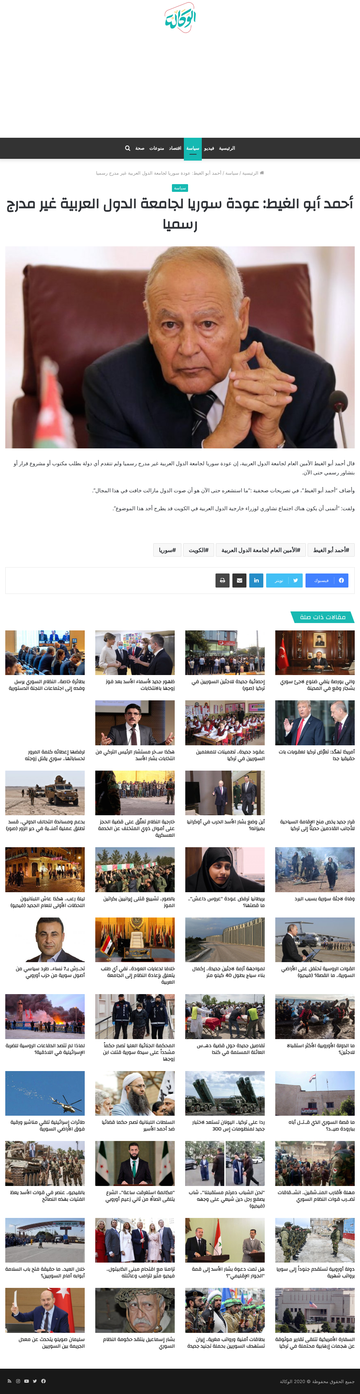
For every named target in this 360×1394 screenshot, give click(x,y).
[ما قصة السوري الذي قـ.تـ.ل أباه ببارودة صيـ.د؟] (315, 1093)
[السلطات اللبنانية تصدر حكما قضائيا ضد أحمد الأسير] (135, 1093)
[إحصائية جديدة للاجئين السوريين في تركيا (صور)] (225, 652)
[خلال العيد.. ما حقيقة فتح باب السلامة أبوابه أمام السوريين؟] (45, 1240)
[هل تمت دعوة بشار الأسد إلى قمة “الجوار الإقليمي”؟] (225, 1240)
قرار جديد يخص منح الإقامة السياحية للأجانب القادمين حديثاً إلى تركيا (317, 825)
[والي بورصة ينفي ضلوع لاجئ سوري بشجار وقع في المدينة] (315, 652)
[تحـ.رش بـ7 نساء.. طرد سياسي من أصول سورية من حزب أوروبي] (45, 940)
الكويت (197, 549)
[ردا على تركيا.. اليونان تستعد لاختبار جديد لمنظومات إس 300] (225, 1093)
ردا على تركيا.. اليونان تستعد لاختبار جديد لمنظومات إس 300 (228, 1126)
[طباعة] (223, 580)
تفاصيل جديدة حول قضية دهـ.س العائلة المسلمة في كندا (231, 1049)
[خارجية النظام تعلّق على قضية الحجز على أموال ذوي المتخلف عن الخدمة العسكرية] (135, 793)
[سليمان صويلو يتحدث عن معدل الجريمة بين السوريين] (45, 1310)
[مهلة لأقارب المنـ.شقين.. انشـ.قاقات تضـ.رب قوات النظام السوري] (315, 1163)
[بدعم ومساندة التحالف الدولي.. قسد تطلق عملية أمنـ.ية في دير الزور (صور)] (45, 793)
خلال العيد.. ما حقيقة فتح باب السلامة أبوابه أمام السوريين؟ (45, 1272)
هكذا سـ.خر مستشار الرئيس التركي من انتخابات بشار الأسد (135, 755)
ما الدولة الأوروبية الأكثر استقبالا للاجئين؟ (321, 1049)
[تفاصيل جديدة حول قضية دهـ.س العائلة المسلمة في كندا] (225, 1016)
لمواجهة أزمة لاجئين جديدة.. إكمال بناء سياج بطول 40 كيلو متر (228, 972)
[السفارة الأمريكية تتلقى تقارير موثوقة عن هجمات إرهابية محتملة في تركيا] (315, 1310)
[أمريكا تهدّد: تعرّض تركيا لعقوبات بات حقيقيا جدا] (315, 722)
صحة (139, 148)
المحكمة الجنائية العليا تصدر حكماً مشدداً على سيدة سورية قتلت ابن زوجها (139, 1052)
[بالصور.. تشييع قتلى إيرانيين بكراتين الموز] (135, 869)
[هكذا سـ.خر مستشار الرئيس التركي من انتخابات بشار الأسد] (135, 722)
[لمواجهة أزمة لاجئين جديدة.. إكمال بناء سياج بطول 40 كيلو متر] (225, 940)
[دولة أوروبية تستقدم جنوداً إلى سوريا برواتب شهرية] (315, 1240)
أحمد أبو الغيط (329, 549)
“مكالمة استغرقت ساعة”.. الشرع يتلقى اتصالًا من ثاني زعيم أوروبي (140, 1196)
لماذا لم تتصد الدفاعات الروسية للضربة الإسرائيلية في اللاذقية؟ (45, 1049)
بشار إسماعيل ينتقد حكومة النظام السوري (139, 1343)
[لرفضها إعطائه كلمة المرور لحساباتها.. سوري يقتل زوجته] (45, 722)
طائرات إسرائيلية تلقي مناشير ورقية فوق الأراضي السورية (48, 1126)
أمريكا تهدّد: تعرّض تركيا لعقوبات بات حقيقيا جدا (317, 755)
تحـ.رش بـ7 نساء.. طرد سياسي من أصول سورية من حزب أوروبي (50, 972)
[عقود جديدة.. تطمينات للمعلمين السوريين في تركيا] (225, 722)
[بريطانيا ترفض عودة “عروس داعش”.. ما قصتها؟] (225, 869)
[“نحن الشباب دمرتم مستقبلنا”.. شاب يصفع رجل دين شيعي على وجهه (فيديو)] (225, 1163)
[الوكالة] (180, 17)
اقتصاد (175, 148)
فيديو (209, 148)
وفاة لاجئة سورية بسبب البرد (325, 898)
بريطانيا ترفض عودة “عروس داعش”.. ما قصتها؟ (226, 902)
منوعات (156, 148)
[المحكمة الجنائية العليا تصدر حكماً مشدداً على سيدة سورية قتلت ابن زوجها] (135, 1016)
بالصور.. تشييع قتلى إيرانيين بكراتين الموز (139, 902)
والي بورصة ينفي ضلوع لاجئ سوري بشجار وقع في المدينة (317, 685)
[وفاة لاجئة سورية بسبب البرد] (315, 869)
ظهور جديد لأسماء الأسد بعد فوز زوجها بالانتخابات (140, 685)
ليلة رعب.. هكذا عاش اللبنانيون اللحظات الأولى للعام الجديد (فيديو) (48, 902)
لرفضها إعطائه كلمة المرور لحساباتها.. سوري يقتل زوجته (55, 755)
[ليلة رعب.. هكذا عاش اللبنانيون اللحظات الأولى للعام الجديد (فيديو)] (45, 869)
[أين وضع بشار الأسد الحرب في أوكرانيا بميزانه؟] (225, 793)
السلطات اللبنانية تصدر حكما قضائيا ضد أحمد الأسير (138, 1126)
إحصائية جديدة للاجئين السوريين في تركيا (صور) (228, 685)
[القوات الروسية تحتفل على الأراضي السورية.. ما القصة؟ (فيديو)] (315, 940)
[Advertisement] (180, 88)
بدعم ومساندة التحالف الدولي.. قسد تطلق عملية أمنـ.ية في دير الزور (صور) (45, 825)
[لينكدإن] (256, 580)
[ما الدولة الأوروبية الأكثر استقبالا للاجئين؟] (315, 1016)
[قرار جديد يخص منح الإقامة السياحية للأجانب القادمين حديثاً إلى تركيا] (315, 793)
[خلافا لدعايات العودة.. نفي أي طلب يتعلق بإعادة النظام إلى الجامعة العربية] (135, 940)
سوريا (165, 549)
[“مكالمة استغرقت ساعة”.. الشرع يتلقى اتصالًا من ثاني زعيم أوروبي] (135, 1163)
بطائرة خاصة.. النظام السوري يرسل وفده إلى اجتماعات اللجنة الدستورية (47, 685)
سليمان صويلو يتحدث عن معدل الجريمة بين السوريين (52, 1343)
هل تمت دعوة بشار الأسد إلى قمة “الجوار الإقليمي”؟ (228, 1272)
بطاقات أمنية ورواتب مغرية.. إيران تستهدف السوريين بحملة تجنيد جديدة (226, 1343)
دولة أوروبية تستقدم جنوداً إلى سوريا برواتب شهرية (315, 1272)
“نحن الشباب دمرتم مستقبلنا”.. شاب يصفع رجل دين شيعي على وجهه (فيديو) (227, 1199)
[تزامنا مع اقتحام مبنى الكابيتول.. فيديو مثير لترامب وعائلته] (135, 1240)
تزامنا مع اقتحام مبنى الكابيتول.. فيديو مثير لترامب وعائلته (141, 1272)
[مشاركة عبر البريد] (239, 580)
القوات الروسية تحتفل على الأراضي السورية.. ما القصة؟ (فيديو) (318, 972)
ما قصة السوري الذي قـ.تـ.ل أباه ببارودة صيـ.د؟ (322, 1126)
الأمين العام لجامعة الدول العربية (259, 549)
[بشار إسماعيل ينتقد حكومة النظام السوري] (135, 1310)
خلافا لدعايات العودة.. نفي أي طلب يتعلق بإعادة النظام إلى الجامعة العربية (138, 975)
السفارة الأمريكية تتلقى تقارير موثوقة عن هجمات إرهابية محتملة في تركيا (315, 1343)
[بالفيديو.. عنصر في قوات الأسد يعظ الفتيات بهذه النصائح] (45, 1163)
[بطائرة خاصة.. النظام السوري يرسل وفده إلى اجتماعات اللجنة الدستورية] (45, 652)
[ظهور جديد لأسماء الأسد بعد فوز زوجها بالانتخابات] (135, 652)
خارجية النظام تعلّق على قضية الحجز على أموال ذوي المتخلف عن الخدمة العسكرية (136, 828)
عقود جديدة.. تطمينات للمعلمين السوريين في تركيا (230, 755)
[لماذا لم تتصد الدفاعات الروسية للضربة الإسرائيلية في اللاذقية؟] (45, 1016)
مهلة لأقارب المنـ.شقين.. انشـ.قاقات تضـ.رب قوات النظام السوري (316, 1196)
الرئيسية (227, 148)
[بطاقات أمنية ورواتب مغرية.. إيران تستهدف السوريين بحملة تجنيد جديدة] (225, 1310)
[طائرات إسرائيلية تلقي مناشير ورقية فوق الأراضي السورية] (45, 1093)
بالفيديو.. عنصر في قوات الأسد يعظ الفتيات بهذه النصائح (47, 1196)
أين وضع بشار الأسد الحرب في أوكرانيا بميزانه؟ (226, 825)
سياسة (192, 148)
